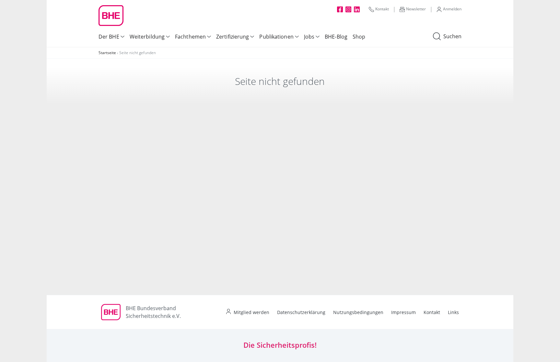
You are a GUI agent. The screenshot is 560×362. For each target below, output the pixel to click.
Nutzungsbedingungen (358, 312)
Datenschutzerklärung (301, 312)
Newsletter (416, 9)
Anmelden (452, 9)
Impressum (403, 312)
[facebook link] (340, 9)
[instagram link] (348, 9)
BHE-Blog (336, 36)
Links (453, 312)
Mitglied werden (251, 312)
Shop (359, 36)
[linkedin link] (357, 9)
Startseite (107, 52)
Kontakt (382, 9)
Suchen (452, 36)
